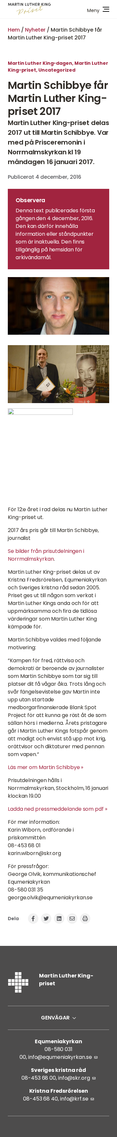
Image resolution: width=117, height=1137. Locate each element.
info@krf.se (74, 1098)
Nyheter (35, 30)
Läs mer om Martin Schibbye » (45, 767)
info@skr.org (74, 1078)
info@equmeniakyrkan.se (60, 1057)
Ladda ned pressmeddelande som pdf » (57, 809)
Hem (14, 30)
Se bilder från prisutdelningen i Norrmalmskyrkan (46, 555)
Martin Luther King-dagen (40, 63)
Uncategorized (56, 70)
